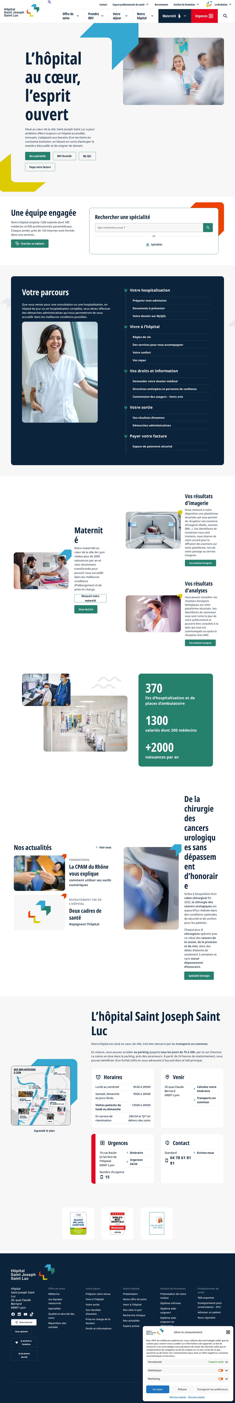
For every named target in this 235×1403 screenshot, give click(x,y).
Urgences (201, 16)
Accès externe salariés (24, 1355)
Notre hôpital (142, 16)
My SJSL (87, 156)
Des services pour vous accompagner (158, 345)
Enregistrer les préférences (212, 1389)
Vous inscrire (86, 609)
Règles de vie (142, 337)
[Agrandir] (44, 1131)
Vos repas (139, 360)
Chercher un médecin (32, 243)
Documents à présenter (149, 308)
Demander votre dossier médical (155, 381)
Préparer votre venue (98, 1293)
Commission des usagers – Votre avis (158, 397)
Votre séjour (117, 16)
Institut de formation (184, 4)
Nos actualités (131, 1320)
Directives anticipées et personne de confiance (165, 389)
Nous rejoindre (21, 1331)
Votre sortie (92, 1304)
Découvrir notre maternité (90, 598)
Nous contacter (25, 1322)
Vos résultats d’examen (148, 418)
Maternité (169, 16)
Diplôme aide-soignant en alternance (168, 1321)
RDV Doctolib (64, 156)
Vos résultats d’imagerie (200, 563)
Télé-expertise (206, 1297)
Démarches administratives (152, 425)
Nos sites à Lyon (132, 1309)
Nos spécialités (37, 156)
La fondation (221, 4)
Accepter (158, 1389)
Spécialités (156, 244)
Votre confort (142, 352)
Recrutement (161, 4)
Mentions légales (177, 1397)
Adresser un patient (209, 1312)
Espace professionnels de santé (129, 4)
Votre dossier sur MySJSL (149, 316)
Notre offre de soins (135, 1299)
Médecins (54, 1293)
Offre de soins (68, 16)
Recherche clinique (134, 1315)
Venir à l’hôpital (132, 1304)
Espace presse (131, 1325)
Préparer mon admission (150, 300)
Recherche (225, 16)
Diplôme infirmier (170, 1303)
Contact (103, 4)
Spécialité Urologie (199, 976)
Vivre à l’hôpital (95, 1299)
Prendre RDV (93, 16)
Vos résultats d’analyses (200, 642)
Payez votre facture (40, 167)
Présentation (130, 1293)
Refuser (182, 1389)
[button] (228, 1332)
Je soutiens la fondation (26, 1342)
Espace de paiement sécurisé (152, 446)
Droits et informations (98, 1328)
